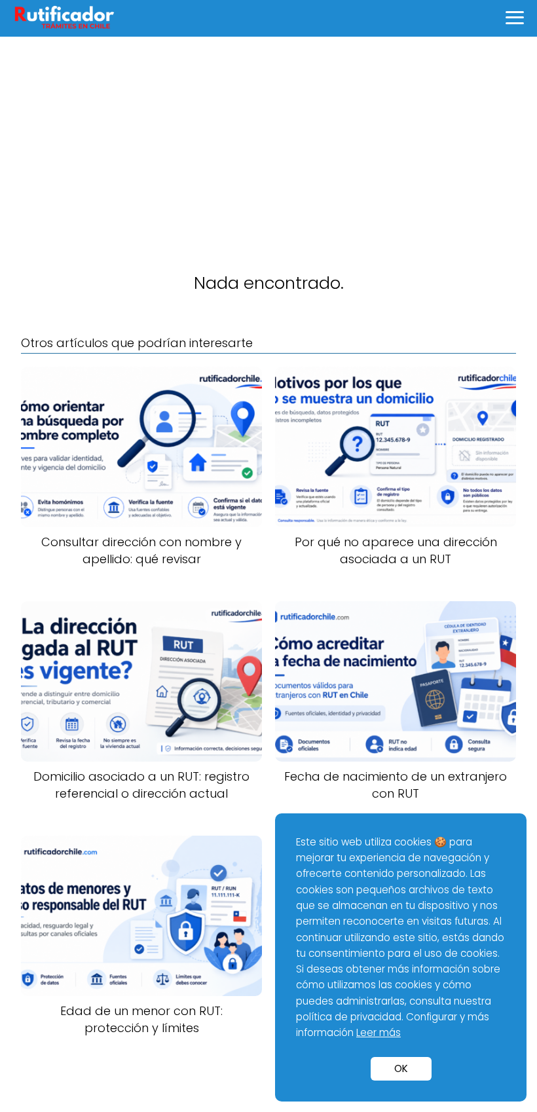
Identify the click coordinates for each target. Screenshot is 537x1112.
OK (401, 1068)
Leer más (378, 1032)
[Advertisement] (268, 135)
